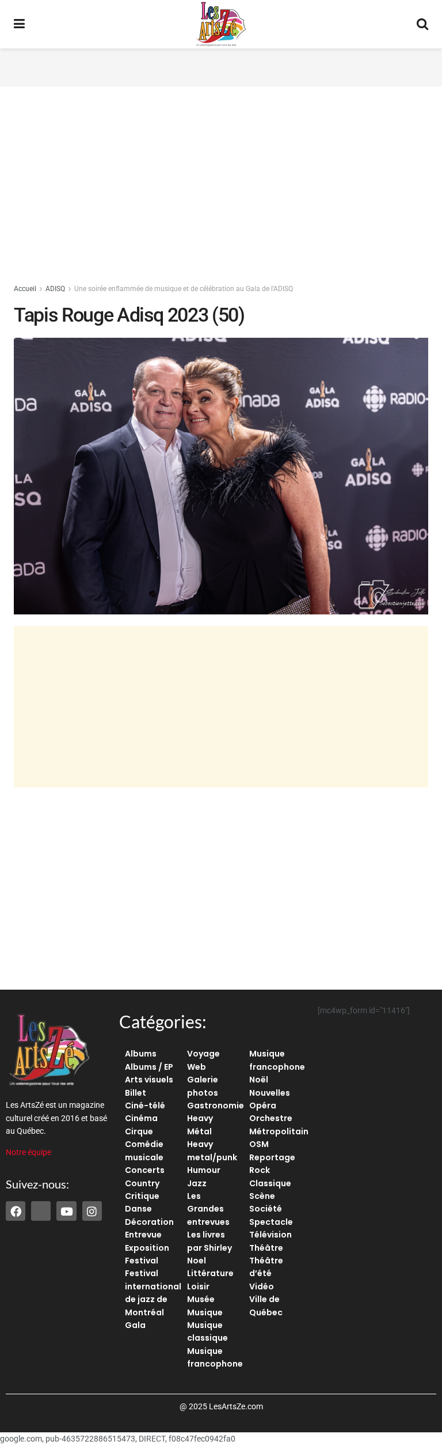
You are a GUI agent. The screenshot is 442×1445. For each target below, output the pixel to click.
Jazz (197, 1183)
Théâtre (266, 1248)
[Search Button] (422, 24)
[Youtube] (66, 1211)
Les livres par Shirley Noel (209, 1247)
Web (196, 1067)
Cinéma (141, 1118)
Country (142, 1183)
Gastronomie (215, 1105)
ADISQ (55, 289)
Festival (141, 1260)
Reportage (272, 1157)
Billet (135, 1093)
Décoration (149, 1222)
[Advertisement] (221, 65)
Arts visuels (149, 1079)
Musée (201, 1299)
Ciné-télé (145, 1105)
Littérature (210, 1273)
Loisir (198, 1286)
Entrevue (143, 1234)
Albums (141, 1053)
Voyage (203, 1053)
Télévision (270, 1234)
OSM (259, 1144)
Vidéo (261, 1286)
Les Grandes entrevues (208, 1209)
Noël (258, 1079)
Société (265, 1208)
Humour (203, 1170)
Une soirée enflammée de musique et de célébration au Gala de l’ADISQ (183, 289)
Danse (138, 1208)
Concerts (145, 1170)
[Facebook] (15, 1211)
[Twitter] (41, 1211)
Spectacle (271, 1222)
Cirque (139, 1131)
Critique (142, 1196)
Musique (205, 1312)
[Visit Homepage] (221, 24)
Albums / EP (149, 1067)
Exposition (147, 1248)
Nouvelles (269, 1093)
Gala (135, 1325)
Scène (262, 1196)
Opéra (262, 1105)
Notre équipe (28, 1152)
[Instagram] (92, 1211)
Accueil (25, 289)
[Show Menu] (19, 24)
